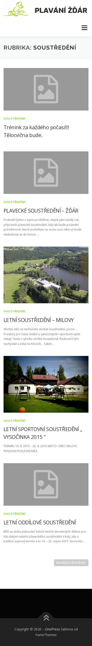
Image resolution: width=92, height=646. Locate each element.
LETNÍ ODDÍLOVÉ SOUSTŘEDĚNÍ (40, 522)
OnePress (52, 629)
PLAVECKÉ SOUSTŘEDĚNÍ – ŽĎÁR (41, 210)
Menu (84, 28)
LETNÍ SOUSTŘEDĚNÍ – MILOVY (39, 319)
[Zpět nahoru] (46, 618)
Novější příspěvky (71, 563)
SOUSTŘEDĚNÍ (14, 118)
